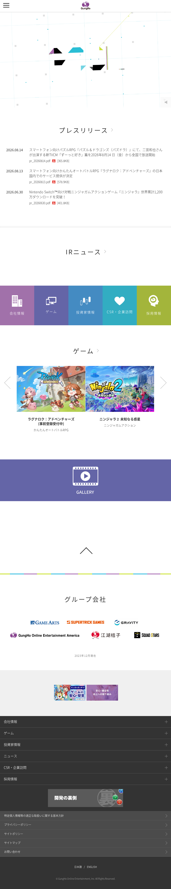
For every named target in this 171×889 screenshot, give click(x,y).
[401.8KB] (49, 203)
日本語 (78, 867)
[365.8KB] (49, 160)
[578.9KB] (49, 181)
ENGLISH (92, 867)
